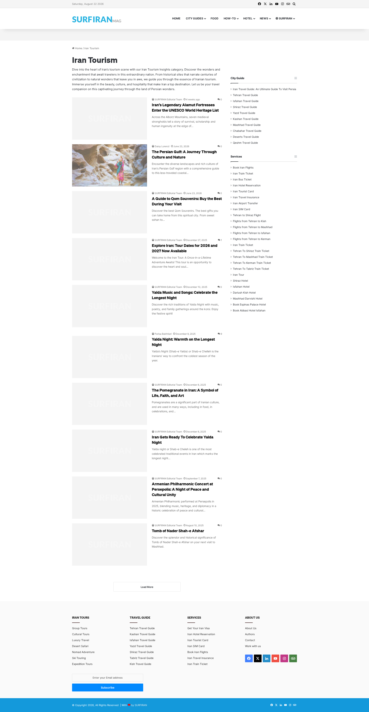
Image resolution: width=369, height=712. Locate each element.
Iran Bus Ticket (242, 179)
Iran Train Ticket (243, 173)
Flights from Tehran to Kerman (251, 239)
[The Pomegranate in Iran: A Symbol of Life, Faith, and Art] (109, 404)
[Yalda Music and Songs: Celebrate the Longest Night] (109, 306)
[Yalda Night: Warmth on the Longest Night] (109, 355)
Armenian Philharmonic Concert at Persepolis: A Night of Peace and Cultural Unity (182, 489)
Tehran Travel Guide (245, 95)
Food (214, 18)
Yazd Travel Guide (244, 113)
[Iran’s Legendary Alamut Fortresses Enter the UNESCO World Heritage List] (109, 118)
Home (176, 18)
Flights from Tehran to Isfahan (251, 233)
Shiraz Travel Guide (245, 107)
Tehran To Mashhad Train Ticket (253, 256)
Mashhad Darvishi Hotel (247, 298)
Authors (250, 634)
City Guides (194, 18)
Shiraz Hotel (240, 280)
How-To (230, 18)
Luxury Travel (80, 640)
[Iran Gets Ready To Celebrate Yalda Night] (109, 451)
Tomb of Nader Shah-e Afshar (178, 530)
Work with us (253, 646)
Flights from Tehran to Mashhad (252, 227)
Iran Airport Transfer (245, 203)
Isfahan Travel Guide (245, 101)
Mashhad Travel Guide (247, 124)
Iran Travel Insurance (246, 197)
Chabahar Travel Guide (247, 130)
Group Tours (79, 628)
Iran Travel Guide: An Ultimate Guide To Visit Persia (264, 89)
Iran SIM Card (241, 209)
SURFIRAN (285, 18)
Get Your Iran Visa (198, 628)
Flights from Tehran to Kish (249, 221)
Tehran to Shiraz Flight (247, 215)
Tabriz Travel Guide (142, 658)
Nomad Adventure (83, 652)
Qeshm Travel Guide (245, 142)
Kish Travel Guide (140, 664)
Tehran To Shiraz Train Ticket (251, 250)
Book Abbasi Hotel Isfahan (249, 310)
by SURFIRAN (139, 705)
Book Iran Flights (243, 167)
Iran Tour (238, 274)
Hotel (247, 18)
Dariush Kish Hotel (244, 292)
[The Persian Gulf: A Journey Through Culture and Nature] (109, 165)
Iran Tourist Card (243, 191)
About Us (250, 628)
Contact (250, 640)
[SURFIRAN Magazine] (97, 18)
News (264, 18)
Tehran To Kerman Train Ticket (252, 262)
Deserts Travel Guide (246, 136)
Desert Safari (80, 646)
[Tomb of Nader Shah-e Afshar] (109, 544)
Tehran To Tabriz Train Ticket (251, 268)
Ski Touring (79, 658)
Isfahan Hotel (241, 286)
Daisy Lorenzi (162, 146)
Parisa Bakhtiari (163, 333)
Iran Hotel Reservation (247, 185)
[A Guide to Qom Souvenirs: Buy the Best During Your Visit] (109, 212)
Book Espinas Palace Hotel (249, 304)
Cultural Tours (80, 634)
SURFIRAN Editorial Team (168, 99)
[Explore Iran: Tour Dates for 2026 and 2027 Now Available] (109, 259)
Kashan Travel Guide (245, 118)
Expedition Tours (82, 664)
